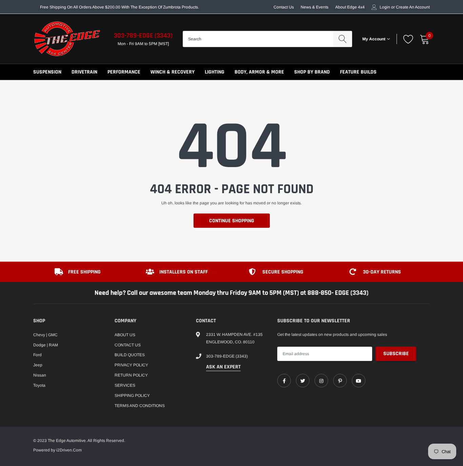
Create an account (413, 7)
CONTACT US (128, 345)
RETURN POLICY (131, 375)
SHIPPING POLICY (132, 395)
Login (385, 7)
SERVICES (125, 385)
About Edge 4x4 (350, 7)
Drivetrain (84, 72)
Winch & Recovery (172, 72)
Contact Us (284, 7)
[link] (284, 380)
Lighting (214, 72)
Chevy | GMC (45, 334)
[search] (342, 39)
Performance (123, 72)
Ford (37, 354)
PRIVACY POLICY (131, 365)
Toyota (39, 385)
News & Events (314, 7)
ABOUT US (125, 334)
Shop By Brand (312, 72)
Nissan (39, 375)
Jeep (37, 365)
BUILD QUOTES (130, 354)
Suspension (47, 72)
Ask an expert (223, 366)
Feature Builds (358, 72)
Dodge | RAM (45, 345)
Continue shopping (231, 220)
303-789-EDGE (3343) (143, 35)
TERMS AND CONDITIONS (140, 405)
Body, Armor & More (259, 72)
